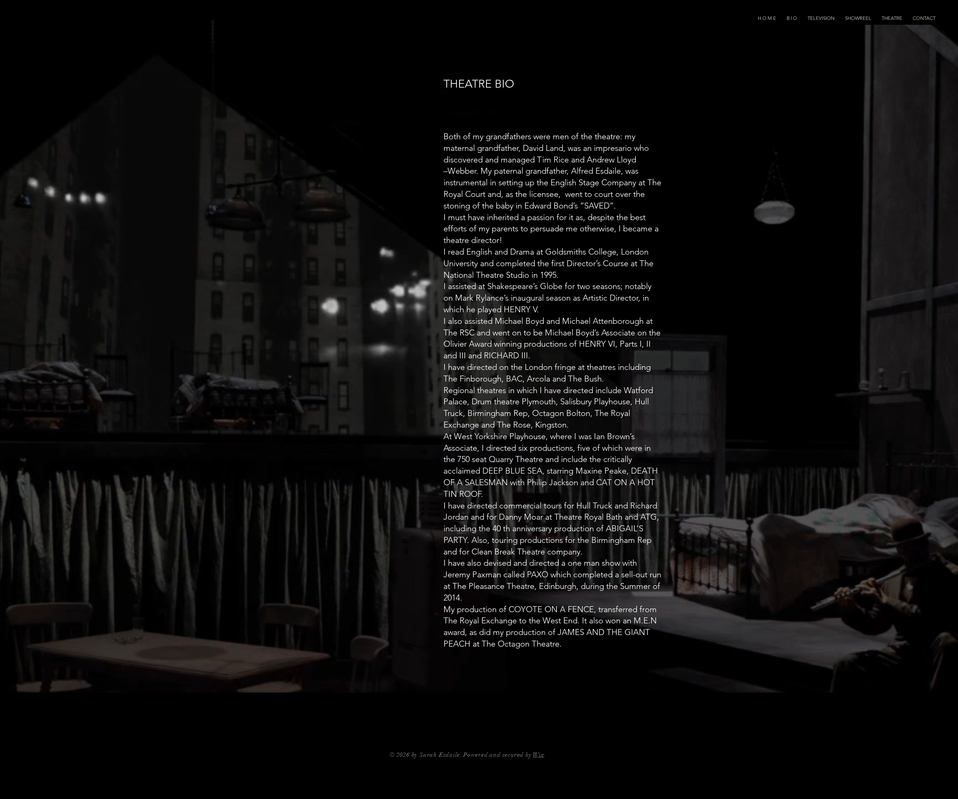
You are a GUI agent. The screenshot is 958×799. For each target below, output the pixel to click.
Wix (538, 755)
